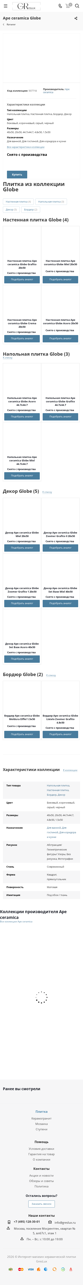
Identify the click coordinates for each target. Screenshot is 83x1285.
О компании (41, 1159)
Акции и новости (41, 1175)
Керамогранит (41, 1118)
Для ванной (54, 827)
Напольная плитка (51, 201)
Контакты (41, 1169)
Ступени (41, 1129)
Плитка (42, 1111)
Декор (11, 209)
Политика (41, 1186)
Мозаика (41, 1124)
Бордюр (30, 209)
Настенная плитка (18, 201)
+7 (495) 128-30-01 (27, 1221)
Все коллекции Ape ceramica (16, 921)
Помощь (41, 1142)
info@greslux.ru (65, 1222)
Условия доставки (41, 1149)
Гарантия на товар (41, 1154)
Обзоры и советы (41, 1181)
